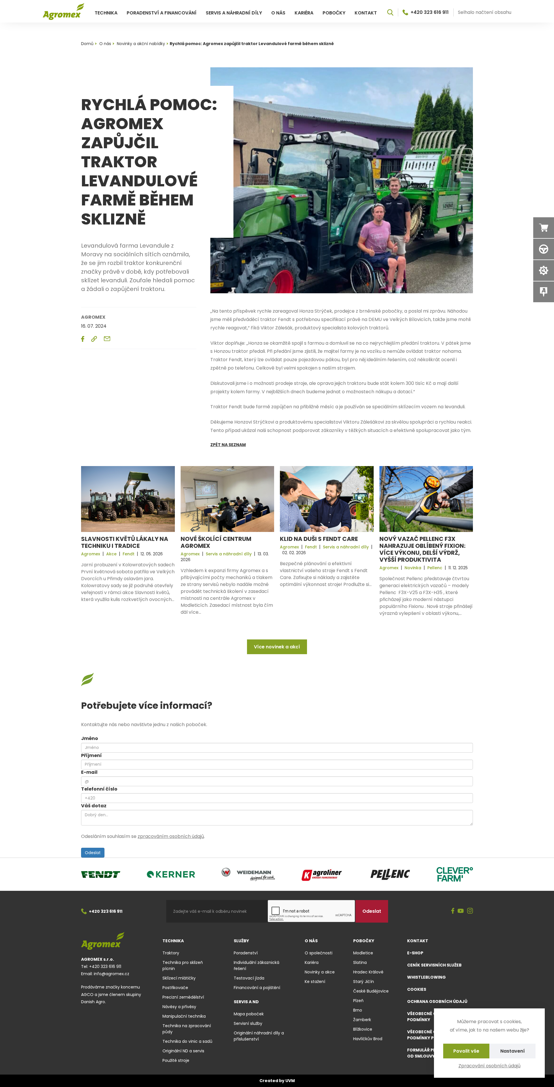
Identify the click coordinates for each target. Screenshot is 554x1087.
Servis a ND (246, 1002)
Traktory (170, 953)
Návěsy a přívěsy (179, 1007)
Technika (106, 13)
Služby (241, 941)
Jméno (89, 738)
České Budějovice (371, 991)
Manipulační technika (184, 1016)
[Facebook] (452, 911)
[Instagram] (470, 911)
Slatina (360, 962)
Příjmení (91, 755)
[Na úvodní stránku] (63, 11)
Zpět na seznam (228, 445)
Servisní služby (248, 1023)
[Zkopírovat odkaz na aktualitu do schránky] (94, 339)
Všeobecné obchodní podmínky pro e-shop (432, 1035)
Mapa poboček (249, 1014)
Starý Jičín (363, 981)
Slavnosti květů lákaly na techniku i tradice (124, 542)
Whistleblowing (426, 977)
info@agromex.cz (111, 974)
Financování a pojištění (257, 987)
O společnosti (318, 953)
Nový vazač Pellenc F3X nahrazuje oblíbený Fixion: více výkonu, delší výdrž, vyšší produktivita (422, 549)
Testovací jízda (249, 978)
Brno (357, 1010)
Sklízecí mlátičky (179, 978)
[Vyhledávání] (390, 12)
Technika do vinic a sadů (187, 1041)
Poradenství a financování (161, 13)
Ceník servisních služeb (434, 965)
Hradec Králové (368, 972)
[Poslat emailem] (107, 338)
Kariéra (304, 13)
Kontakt (366, 13)
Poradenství (246, 953)
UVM (290, 1081)
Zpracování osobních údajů (489, 1065)
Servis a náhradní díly (234, 13)
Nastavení (512, 1051)
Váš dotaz (93, 805)
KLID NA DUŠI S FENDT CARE (319, 539)
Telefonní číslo (99, 789)
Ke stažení (315, 981)
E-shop (415, 953)
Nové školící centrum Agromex (216, 542)
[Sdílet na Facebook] (82, 339)
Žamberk (362, 1020)
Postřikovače (175, 987)
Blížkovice (362, 1029)
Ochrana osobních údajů (437, 1001)
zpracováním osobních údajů (171, 836)
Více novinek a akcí (277, 646)
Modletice (363, 953)
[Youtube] (461, 911)
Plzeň (358, 1000)
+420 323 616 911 (430, 12)
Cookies (416, 989)
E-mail (89, 772)
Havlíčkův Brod (367, 1039)
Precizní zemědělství (183, 997)
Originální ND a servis (183, 1051)
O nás (278, 13)
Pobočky (334, 13)
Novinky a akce (320, 972)
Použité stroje (175, 1060)
